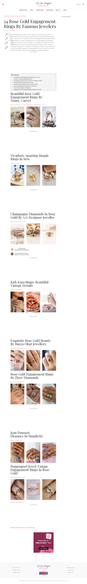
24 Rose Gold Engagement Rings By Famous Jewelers (30, 23)
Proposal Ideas (23, 10)
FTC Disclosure (70, 567)
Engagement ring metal (9, 16)
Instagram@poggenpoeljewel (19, 477)
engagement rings (17, 527)
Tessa (13, 30)
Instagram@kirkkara (17, 289)
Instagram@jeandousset (18, 440)
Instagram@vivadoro (17, 163)
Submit (65, 10)
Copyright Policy (16, 570)
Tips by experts (49, 10)
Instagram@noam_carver (18, 104)
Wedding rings (40, 10)
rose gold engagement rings (28, 527)
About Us (58, 10)
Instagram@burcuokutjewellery (19, 348)
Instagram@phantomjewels (19, 502)
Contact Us (70, 570)
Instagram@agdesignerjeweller (20, 221)
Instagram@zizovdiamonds (19, 381)
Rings (31, 10)
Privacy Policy (16, 567)
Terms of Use (16, 572)
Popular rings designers (20, 16)
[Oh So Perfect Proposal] (43, 4)
